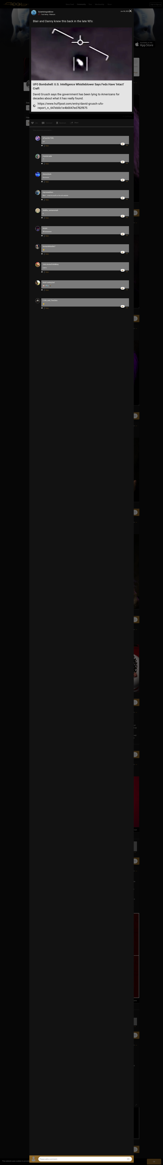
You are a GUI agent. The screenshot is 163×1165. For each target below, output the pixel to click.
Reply (47, 146)
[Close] (130, 11)
